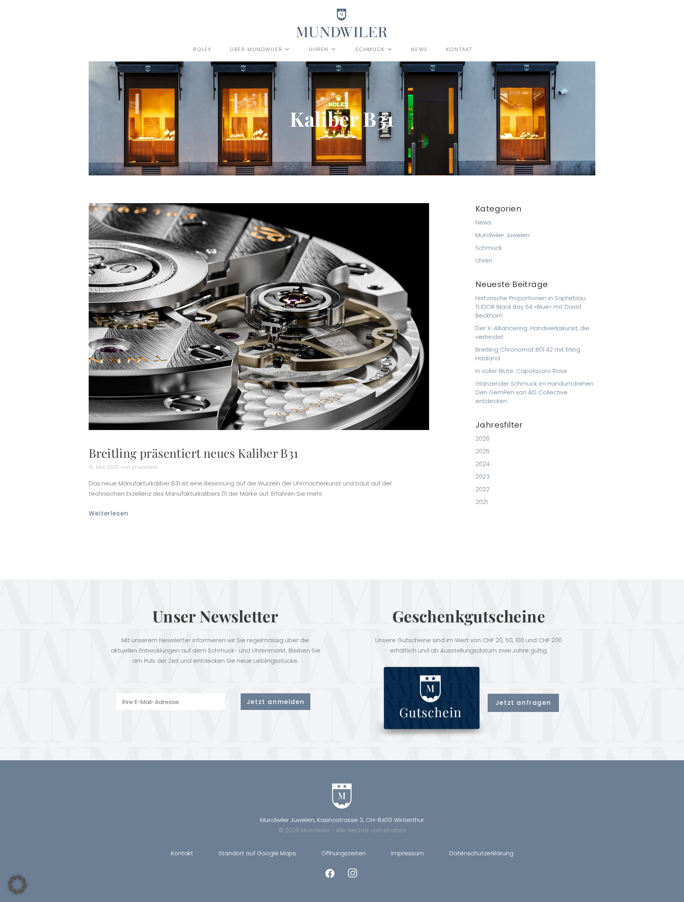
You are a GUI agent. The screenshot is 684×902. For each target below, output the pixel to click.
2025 (482, 451)
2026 (482, 438)
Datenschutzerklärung (481, 853)
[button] (17, 884)
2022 (482, 489)
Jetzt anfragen (523, 702)
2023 (482, 476)
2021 (481, 502)
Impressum (407, 853)
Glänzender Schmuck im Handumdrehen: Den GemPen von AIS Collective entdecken (535, 392)
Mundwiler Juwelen (502, 235)
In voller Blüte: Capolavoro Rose (521, 371)
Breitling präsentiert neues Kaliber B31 (193, 453)
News (419, 49)
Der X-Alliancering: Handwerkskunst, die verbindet (532, 332)
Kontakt (459, 49)
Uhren (319, 49)
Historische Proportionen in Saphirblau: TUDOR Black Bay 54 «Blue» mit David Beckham (531, 307)
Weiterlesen (109, 513)
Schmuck (370, 49)
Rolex (202, 49)
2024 (482, 464)
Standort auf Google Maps (257, 853)
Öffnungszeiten (343, 853)
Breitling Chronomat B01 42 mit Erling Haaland (527, 353)
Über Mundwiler (256, 49)
